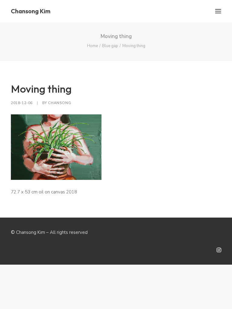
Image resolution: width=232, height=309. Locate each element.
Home (92, 46)
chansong (59, 102)
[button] (218, 11)
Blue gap (110, 46)
